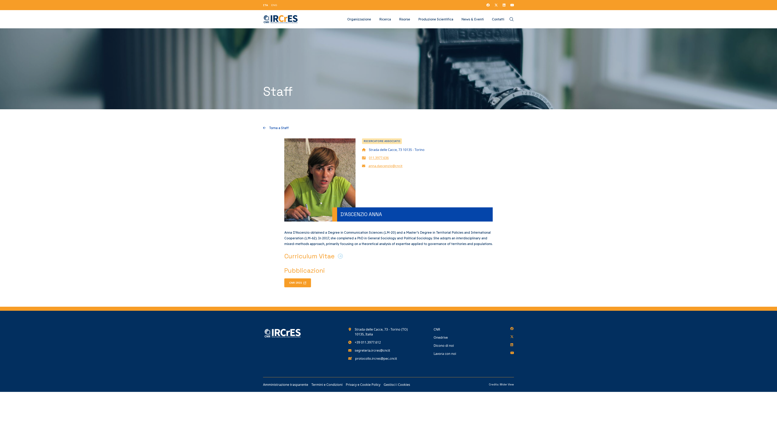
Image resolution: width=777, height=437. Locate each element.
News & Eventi (472, 19)
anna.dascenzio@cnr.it (385, 166)
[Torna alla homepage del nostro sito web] (280, 19)
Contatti (498, 19)
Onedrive (441, 337)
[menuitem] (265, 5)
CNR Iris (295, 282)
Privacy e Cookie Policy (363, 384)
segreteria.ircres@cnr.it (372, 350)
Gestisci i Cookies (397, 384)
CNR (437, 329)
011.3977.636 (379, 158)
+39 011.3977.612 (368, 342)
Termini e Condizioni (327, 384)
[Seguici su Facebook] (488, 5)
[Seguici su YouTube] (512, 5)
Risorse (404, 19)
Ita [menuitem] (265, 5)
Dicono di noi (444, 345)
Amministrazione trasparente (285, 384)
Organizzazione (359, 19)
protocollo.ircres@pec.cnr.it (376, 358)
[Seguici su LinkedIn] (504, 5)
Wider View (507, 384)
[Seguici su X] (496, 5)
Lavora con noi (445, 353)
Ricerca (385, 19)
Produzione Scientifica (435, 19)
